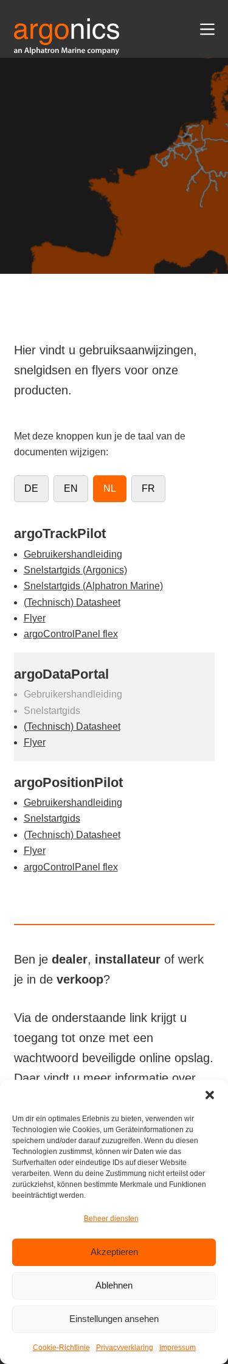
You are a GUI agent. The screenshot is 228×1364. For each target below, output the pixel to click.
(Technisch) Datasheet (72, 602)
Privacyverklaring (124, 1347)
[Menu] (207, 29)
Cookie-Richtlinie (61, 1347)
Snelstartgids (52, 818)
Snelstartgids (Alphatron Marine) (93, 586)
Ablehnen (114, 1285)
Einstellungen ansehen (114, 1318)
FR (148, 488)
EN (71, 488)
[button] (210, 1095)
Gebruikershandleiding (73, 554)
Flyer (35, 618)
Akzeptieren (114, 1252)
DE (31, 488)
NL (109, 488)
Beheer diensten (111, 1218)
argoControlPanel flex (71, 634)
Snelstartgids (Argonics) (75, 570)
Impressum (177, 1347)
